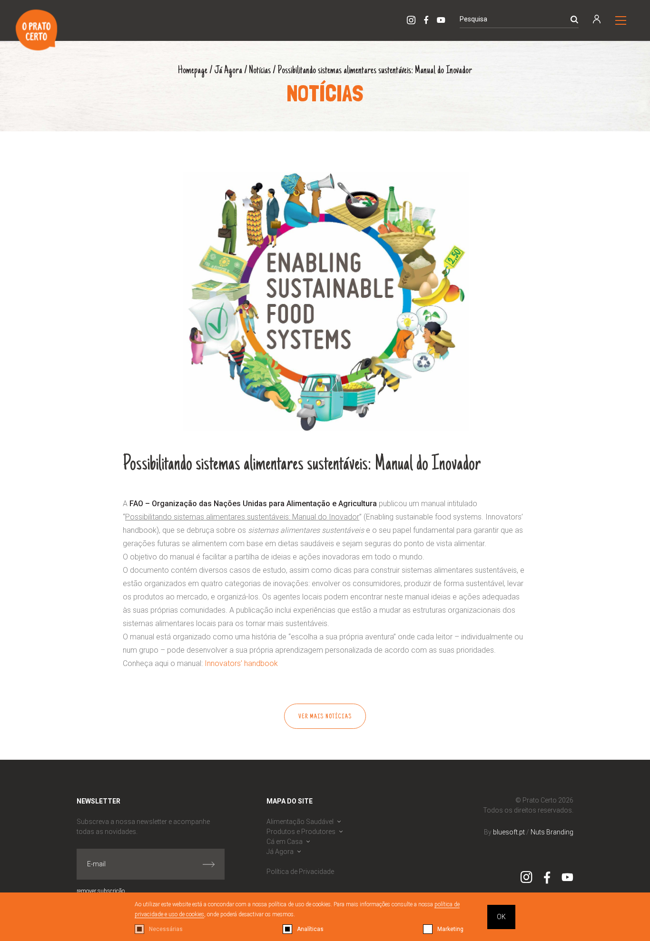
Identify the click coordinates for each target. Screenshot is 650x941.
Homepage (192, 71)
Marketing (450, 929)
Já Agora (228, 71)
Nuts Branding (552, 832)
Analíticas (310, 929)
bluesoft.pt (509, 832)
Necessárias (166, 929)
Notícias (260, 71)
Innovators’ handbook (241, 663)
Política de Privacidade (300, 871)
